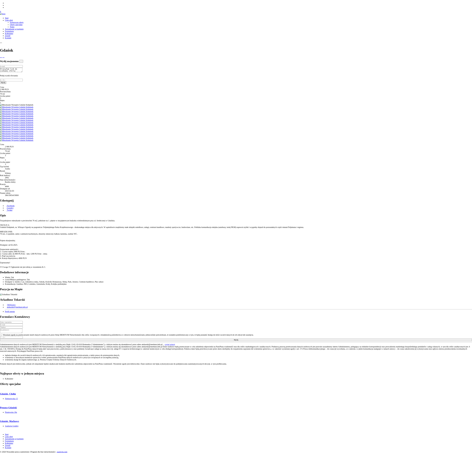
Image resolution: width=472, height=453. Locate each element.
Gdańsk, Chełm (8, 394)
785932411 (11, 305)
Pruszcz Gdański (8, 407)
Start (6, 18)
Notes (12, 27)
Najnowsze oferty (17, 22)
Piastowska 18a (11, 412)
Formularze (9, 31)
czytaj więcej (170, 344)
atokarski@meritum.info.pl (17, 307)
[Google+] (5, 7)
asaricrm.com (62, 452)
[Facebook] (5, 5)
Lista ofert (9, 20)
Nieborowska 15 (11, 399)
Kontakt (8, 38)
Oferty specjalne (16, 25)
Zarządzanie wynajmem (14, 29)
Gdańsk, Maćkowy (9, 421)
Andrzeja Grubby (12, 426)
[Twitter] (5, 3)
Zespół (7, 36)
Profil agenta (10, 311)
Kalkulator (9, 33)
